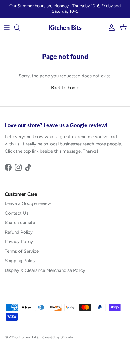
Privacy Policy (19, 241)
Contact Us (16, 213)
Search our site (20, 222)
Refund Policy (19, 232)
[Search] (20, 27)
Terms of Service (22, 251)
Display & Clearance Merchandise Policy (45, 270)
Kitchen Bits (28, 337)
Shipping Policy (20, 260)
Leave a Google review (28, 203)
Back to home (65, 87)
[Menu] (6, 27)
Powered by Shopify (56, 337)
